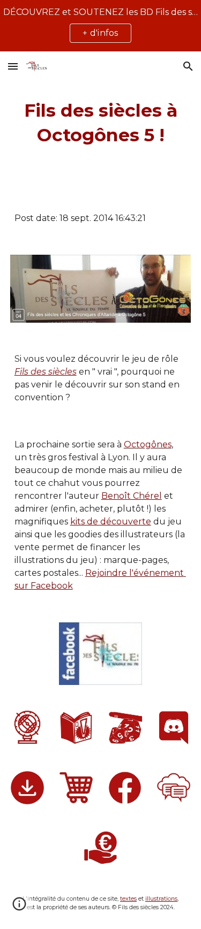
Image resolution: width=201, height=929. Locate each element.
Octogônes (148, 444)
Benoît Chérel (131, 496)
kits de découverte (110, 521)
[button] (13, 66)
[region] (100, 25)
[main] (100, 123)
